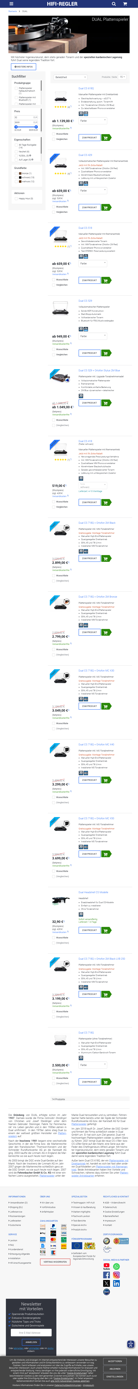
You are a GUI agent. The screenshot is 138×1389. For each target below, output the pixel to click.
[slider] (16, 127)
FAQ (12, 1245)
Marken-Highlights (81, 1212)
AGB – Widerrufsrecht (115, 1202)
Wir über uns (48, 1202)
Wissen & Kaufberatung (84, 1207)
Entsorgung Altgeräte (20, 1254)
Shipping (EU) (16, 1207)
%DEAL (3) (24, 155)
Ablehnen (115, 1369)
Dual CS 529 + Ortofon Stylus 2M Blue (99, 370)
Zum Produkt (89, 137)
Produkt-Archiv (80, 1229)
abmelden (18, 1348)
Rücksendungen (17, 1216)
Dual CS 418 (85, 441)
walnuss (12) (28, 181)
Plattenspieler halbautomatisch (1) (27, 91)
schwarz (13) (28, 177)
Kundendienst (16, 1249)
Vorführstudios (49, 1207)
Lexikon (13, 1240)
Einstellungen (115, 1376)
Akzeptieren (115, 1361)
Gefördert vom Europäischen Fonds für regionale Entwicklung (84, 1256)
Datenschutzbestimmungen (68, 1385)
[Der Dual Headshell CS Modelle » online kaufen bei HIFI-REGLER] (60, 900)
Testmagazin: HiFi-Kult (84, 1202)
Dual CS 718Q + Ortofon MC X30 (96, 670)
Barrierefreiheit (112, 1216)
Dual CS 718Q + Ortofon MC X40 (96, 744)
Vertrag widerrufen (55, 1262)
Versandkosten (59, 201)
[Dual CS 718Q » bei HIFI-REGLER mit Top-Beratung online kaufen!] (60, 1040)
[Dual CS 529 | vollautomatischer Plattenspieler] (60, 308)
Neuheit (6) (24, 151)
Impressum (88, 1385)
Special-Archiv (80, 1225)
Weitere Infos (24, 66)
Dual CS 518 (85, 227)
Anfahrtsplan (48, 1212)
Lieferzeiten (15, 1220)
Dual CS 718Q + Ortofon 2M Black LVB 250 (102, 958)
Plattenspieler (47, 1175)
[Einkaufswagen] (125, 3)
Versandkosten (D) (19, 1202)
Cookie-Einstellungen (77, 1373)
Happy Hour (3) (26, 198)
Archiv (51, 1348)
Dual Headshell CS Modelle (93, 892)
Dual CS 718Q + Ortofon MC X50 (96, 818)
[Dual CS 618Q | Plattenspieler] (60, 96)
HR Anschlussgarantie (20, 1263)
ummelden (34, 1348)
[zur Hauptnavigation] (11, 3)
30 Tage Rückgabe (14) (27, 146)
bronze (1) (26, 173)
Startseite (12, 11)
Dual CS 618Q (86, 88)
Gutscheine (15, 1225)
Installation (15, 1258)
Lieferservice (16, 1212)
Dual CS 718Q (86, 1032)
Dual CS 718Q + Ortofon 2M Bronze (98, 596)
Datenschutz (111, 1207)
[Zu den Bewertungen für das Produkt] (61, 107)
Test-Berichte (79, 1220)
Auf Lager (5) (25, 159)
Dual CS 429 (85, 155)
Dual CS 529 (85, 300)
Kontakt (108, 1225)
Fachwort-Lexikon (81, 1216)
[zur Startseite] (62, 4)
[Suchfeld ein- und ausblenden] (114, 3)
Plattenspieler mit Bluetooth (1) (27, 98)
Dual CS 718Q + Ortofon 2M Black (97, 522)
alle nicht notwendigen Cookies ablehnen (70, 1381)
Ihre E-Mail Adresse (29, 1332)
